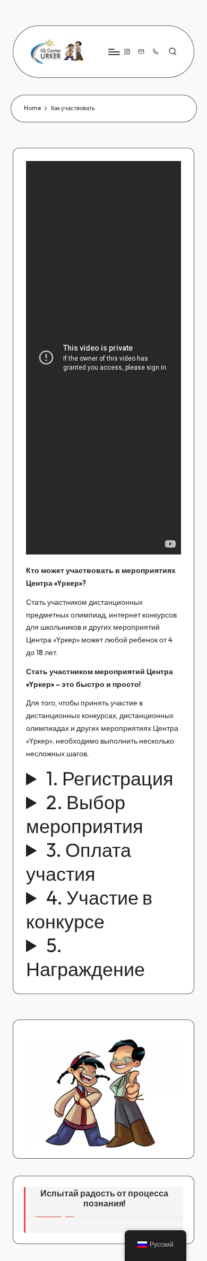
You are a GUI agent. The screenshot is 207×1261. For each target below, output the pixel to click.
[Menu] (113, 52)
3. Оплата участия (78, 862)
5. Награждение (85, 957)
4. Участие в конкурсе (89, 909)
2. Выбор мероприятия (84, 814)
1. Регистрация (110, 778)
